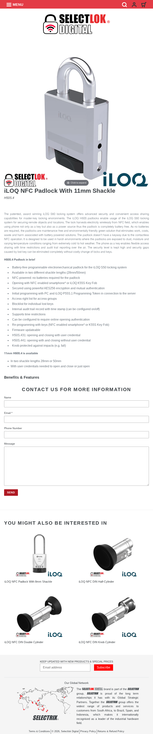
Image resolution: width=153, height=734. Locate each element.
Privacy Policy (88, 731)
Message (9, 443)
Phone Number (13, 428)
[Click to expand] (76, 114)
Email (8, 412)
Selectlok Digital (70, 731)
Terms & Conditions (40, 731)
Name (7, 397)
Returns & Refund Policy (111, 731)
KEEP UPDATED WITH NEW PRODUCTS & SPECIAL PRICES (76, 661)
